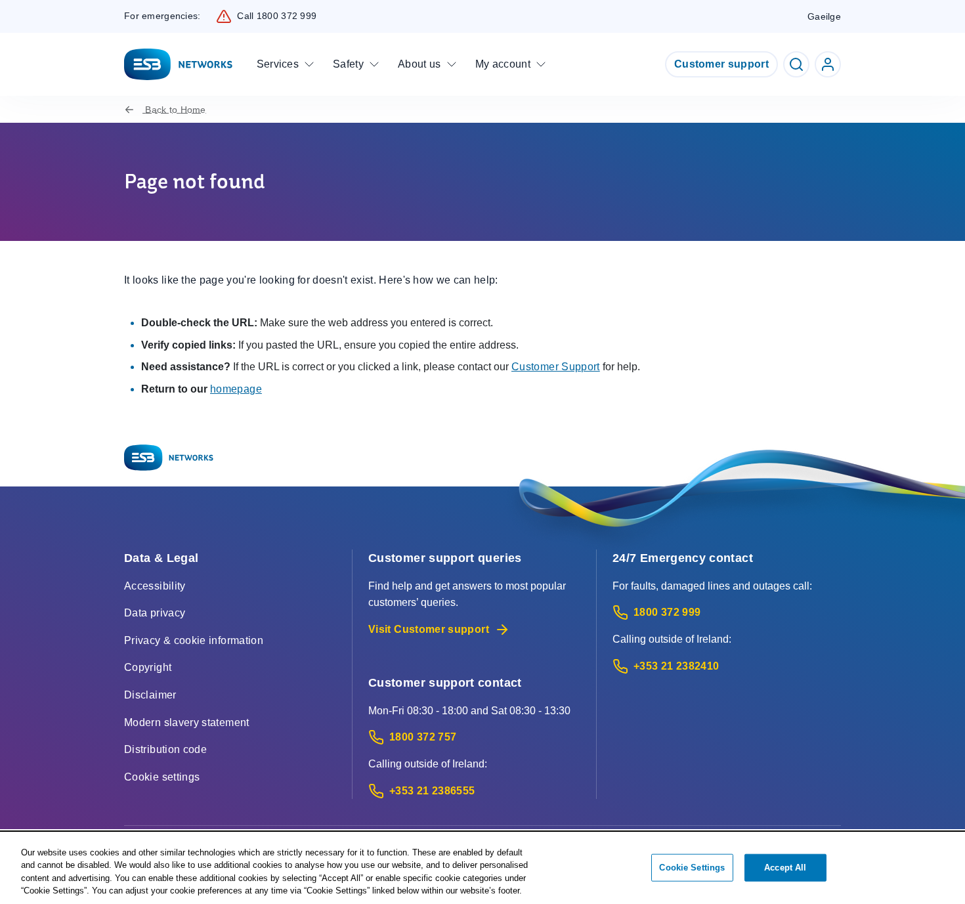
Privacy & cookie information (193, 640)
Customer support (721, 64)
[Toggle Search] (796, 64)
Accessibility (155, 586)
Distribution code (165, 749)
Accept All (785, 867)
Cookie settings (162, 777)
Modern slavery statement (186, 722)
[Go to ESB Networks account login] (828, 64)
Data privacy (154, 612)
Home (175, 109)
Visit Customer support (428, 629)
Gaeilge (824, 16)
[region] (482, 868)
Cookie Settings (692, 867)
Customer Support (555, 366)
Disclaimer (150, 694)
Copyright (147, 667)
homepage (236, 389)
